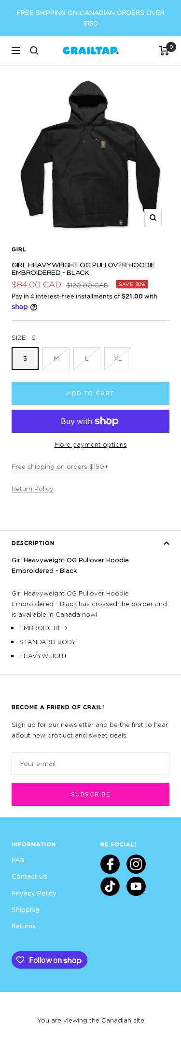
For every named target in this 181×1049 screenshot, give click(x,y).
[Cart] (164, 50)
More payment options (91, 444)
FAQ (18, 860)
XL (118, 358)
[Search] (34, 50)
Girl (19, 249)
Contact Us (29, 876)
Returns (24, 926)
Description (33, 542)
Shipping (26, 909)
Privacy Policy (34, 893)
